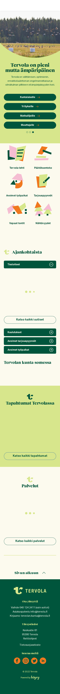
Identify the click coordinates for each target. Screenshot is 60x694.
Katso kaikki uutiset (30, 319)
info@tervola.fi (38, 612)
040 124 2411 (27, 608)
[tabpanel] (30, 74)
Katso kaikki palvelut (30, 541)
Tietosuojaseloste (30, 645)
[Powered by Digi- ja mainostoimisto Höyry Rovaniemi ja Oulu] (30, 677)
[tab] (30, 264)
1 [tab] (27, 132)
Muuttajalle (27, 125)
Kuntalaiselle (27, 97)
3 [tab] (33, 132)
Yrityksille (27, 106)
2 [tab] (30, 132)
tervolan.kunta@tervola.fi (35, 616)
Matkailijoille (27, 116)
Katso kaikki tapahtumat (30, 455)
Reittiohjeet (30, 639)
